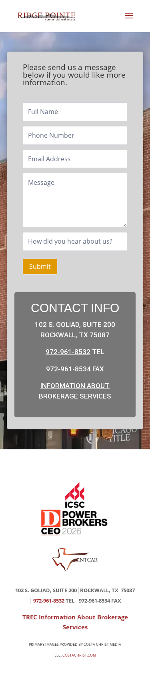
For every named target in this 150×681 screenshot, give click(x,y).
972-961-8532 (68, 352)
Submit (40, 266)
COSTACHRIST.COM (79, 655)
